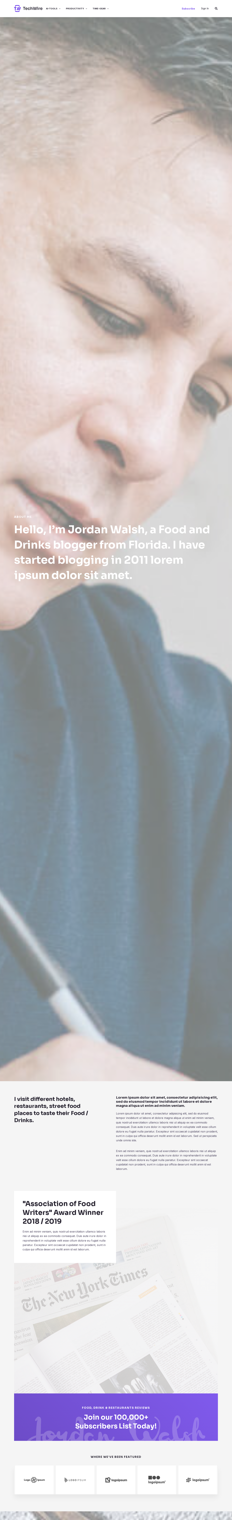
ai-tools (51, 8)
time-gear (99, 8)
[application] (58, 8)
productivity (75, 8)
